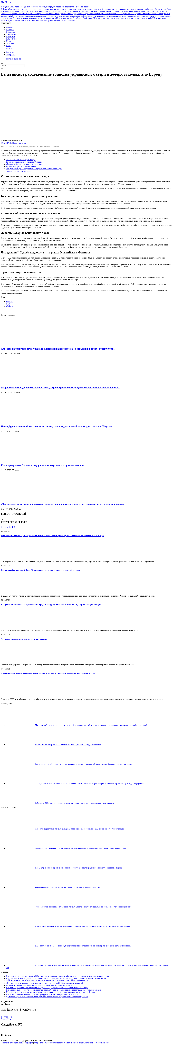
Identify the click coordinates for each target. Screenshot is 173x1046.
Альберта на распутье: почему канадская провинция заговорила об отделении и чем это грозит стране (57, 348)
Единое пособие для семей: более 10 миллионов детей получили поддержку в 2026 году (40, 570)
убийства (10, 306)
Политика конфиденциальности (80, 1043)
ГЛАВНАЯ (6, 143)
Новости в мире (19, 143)
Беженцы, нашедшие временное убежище (24, 162)
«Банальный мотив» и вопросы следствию (24, 164)
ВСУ (8, 304)
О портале (10, 54)
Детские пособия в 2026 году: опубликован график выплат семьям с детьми (42, 20)
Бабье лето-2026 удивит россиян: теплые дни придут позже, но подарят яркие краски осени (45, 7)
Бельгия (9, 301)
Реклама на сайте (13, 59)
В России (10, 30)
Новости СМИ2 (8, 527)
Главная (9, 27)
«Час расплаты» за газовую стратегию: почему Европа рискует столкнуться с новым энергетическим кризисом (62, 504)
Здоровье (10, 43)
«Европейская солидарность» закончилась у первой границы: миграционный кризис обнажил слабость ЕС (60, 387)
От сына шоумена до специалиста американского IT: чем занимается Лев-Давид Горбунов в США (55, 18)
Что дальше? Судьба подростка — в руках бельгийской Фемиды (34, 169)
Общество (10, 32)
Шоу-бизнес (11, 39)
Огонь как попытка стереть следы (20, 160)
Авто (8, 46)
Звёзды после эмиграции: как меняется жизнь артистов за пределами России (115, 14)
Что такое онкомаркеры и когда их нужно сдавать (24, 639)
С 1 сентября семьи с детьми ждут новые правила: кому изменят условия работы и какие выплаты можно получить (51, 9)
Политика (10, 36)
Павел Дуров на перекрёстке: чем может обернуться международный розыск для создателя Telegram (56, 426)
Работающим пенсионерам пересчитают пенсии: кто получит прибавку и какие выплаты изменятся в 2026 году (52, 536)
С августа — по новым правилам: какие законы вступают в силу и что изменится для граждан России (48, 673)
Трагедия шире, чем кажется (18, 171)
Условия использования (54, 1043)
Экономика (11, 34)
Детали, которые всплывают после (21, 166)
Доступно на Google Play (6, 1018)
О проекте (38, 1043)
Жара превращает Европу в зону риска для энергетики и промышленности (42, 465)
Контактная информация (12, 1043)
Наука (8, 41)
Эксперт (9, 48)
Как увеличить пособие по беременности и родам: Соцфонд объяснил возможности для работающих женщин (51, 604)
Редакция (10, 52)
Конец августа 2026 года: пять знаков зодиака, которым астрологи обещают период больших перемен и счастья (88, 11)
